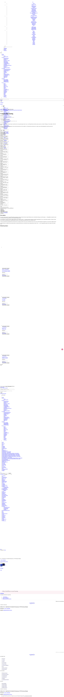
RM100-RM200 (6, 80)
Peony (5, 83)
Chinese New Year (4, 485)
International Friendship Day (6, 460)
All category (3, 475)
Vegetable (5, 95)
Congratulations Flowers (7, 69)
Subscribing (3, 516)
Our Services (4, 464)
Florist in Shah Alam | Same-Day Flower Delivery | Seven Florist (11, 455)
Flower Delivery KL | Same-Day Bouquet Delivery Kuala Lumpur (11, 458)
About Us (3, 443)
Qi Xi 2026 (3, 466)
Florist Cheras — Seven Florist (6, 452)
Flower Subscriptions (7, 67)
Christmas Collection (5, 486)
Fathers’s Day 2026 (4, 450)
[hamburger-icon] (63, 105)
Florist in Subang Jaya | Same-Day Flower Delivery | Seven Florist (11, 456)
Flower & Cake (6, 56)
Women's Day (4, 520)
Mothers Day (5, 76)
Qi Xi (3, 465)
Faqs (2, 449)
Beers (4, 93)
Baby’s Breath (6, 86)
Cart (2, 445)
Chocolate (5, 50)
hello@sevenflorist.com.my (4, 561)
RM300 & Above (6, 81)
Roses (4, 84)
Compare (6, 211)
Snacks (5, 49)
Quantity (3, 274)
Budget (3, 78)
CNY (4, 73)
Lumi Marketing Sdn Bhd (28, 695)
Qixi (2, 511)
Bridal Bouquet (6, 62)
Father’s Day (4, 493)
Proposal (5, 59)
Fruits (4, 94)
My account (3, 462)
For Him (3, 497)
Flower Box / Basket (7, 60)
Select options (4, 275)
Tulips (5, 85)
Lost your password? (3, 393)
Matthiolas (5, 435)
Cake (4, 55)
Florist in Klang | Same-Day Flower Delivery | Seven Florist (10, 453)
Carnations (3, 484)
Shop (3, 468)
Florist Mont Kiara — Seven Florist (7, 457)
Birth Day (3, 480)
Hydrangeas (5, 91)
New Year (3, 463)
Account (1, 568)
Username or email (3, 389)
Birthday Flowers (4, 481)
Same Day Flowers (4, 513)
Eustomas (5, 90)
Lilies (4, 88)
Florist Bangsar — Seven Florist (6, 451)
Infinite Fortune (5, 357)
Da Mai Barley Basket (6, 270)
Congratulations (5, 109)
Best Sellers (3, 479)
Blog (2, 444)
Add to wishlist (2, 211)
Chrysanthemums (6, 89)
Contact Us (3, 447)
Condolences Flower (7, 63)
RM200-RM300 (6, 424)
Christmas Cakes (6, 487)
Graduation (5, 64)
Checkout (3, 446)
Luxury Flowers (4, 502)
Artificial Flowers (6, 58)
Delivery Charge (4, 448)
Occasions (3, 68)
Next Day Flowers (4, 505)
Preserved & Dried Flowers (7, 65)
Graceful (3, 299)
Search (10, 473)
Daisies (5, 87)
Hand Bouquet (4, 500)
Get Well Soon (6, 75)
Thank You (3, 469)
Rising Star (4, 328)
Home (3, 54)
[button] (32, 52)
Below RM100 (6, 79)
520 (2, 476)
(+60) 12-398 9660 (7, 608)
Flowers (3, 57)
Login (1, 392)
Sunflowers (3, 517)
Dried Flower (4, 492)
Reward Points (4, 467)
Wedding (5, 71)
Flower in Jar (5, 61)
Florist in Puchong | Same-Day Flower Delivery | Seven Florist (10, 454)
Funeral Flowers (6, 70)
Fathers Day (5, 77)
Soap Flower (5, 409)
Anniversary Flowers (7, 74)
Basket (3, 269)
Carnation (3, 483)
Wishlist (3, 470)
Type (2, 82)
